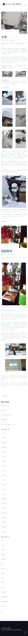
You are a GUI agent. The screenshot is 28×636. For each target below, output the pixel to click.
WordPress (19, 629)
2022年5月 (3, 447)
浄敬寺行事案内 (4, 601)
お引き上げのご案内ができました (8, 424)
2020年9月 (3, 512)
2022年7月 (3, 437)
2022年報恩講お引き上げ (6, 414)
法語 (2, 587)
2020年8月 (3, 517)
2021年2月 (3, 489)
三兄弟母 (3, 554)
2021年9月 (3, 466)
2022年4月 (3, 451)
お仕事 (2, 540)
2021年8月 (3, 470)
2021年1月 (3, 494)
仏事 (2, 563)
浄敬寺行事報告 (4, 596)
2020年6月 (3, 527)
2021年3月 (3, 484)
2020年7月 (3, 522)
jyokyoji (13, 40)
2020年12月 (4, 498)
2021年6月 (3, 475)
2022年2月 (3, 456)
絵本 (2, 610)
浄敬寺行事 (3, 592)
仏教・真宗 (3, 568)
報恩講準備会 (4, 419)
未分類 (2, 582)
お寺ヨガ (3, 545)
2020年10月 (4, 508)
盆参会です (3, 410)
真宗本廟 (3, 606)
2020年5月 (3, 531)
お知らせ (10, 245)
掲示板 (2, 573)
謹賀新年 (7, 251)
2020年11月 (3, 503)
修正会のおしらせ (5, 405)
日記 (10, 31)
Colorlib (8, 629)
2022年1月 (3, 461)
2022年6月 (3, 442)
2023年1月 (3, 433)
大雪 (4, 37)
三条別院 (3, 559)
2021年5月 (3, 480)
